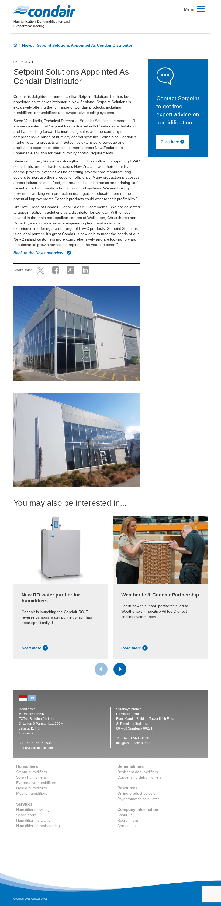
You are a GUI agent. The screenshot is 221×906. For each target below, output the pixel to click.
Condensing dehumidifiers (139, 777)
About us (124, 815)
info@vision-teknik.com (36, 748)
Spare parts (26, 815)
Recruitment (127, 820)
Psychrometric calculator (138, 799)
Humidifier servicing (33, 809)
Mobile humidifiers (31, 793)
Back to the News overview (38, 253)
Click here (170, 142)
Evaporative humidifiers (36, 782)
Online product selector (137, 793)
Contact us (126, 826)
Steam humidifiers (31, 772)
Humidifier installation (34, 820)
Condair (44, 11)
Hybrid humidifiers (31, 788)
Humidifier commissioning (38, 826)
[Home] (15, 45)
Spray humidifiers (31, 777)
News (27, 45)
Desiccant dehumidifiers (137, 772)
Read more (31, 648)
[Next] (119, 669)
